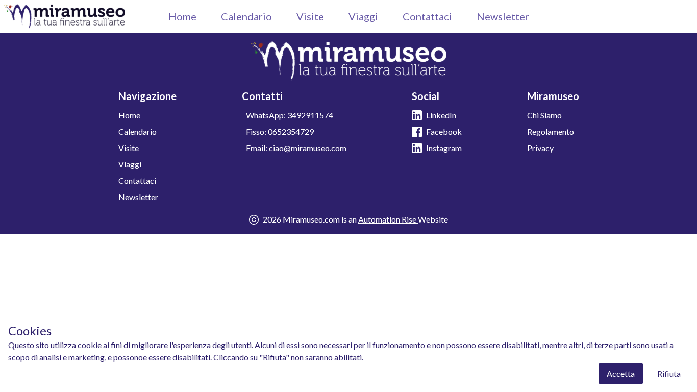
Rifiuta (669, 373)
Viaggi (363, 16)
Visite (310, 16)
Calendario (246, 16)
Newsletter (503, 16)
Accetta (621, 373)
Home (182, 16)
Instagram (444, 148)
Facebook (444, 131)
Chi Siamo (544, 115)
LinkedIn (441, 115)
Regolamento (550, 131)
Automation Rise (388, 219)
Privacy (540, 148)
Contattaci (427, 16)
